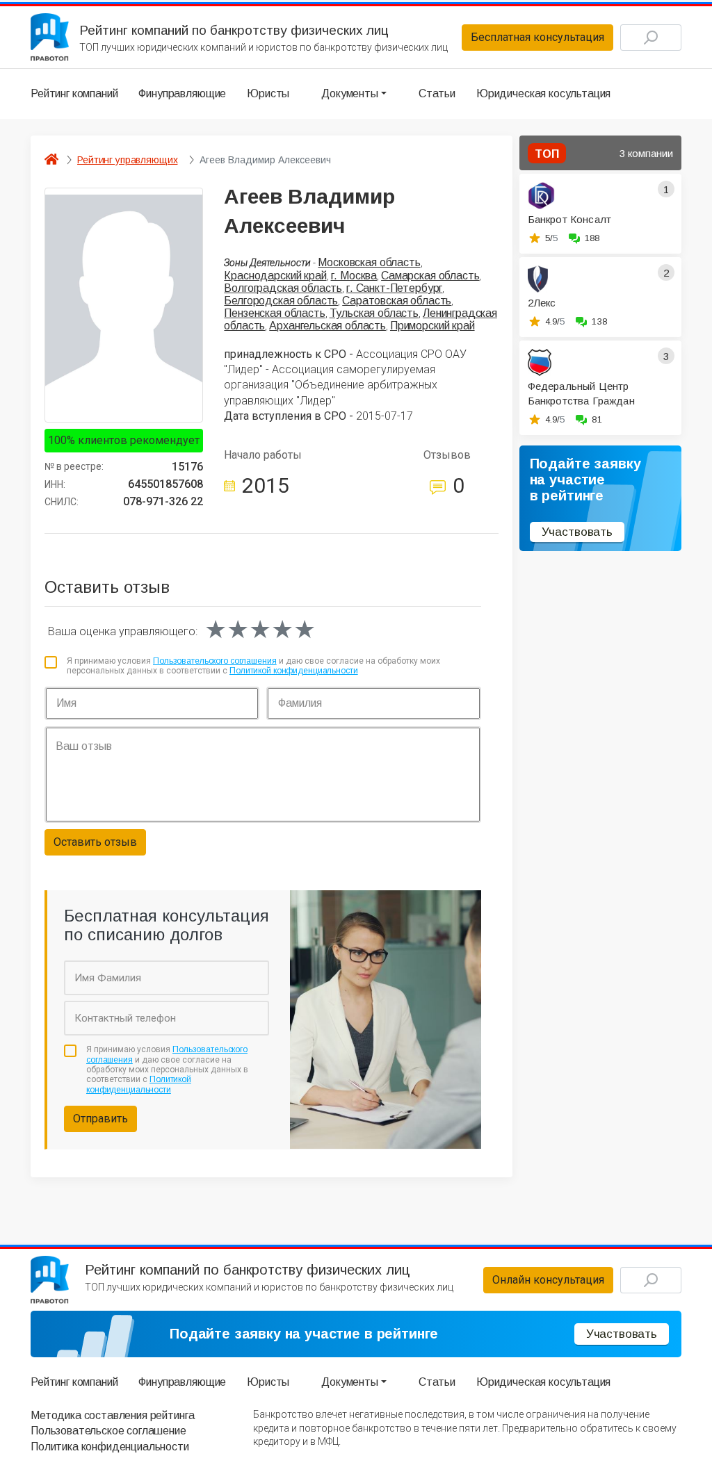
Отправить (100, 1118)
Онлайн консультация (548, 1279)
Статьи (437, 93)
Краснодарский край (275, 275)
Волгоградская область (283, 288)
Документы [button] (349, 93)
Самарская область (430, 275)
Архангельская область (327, 326)
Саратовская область (396, 300)
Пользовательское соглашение (108, 1431)
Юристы (268, 93)
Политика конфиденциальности (110, 1446)
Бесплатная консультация (537, 37)
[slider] (260, 629)
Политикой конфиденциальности (293, 671)
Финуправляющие (182, 93)
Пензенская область (274, 313)
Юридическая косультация (543, 93)
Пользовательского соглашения (215, 661)
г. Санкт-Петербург (394, 288)
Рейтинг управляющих (127, 159)
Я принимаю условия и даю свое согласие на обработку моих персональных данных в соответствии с (253, 666)
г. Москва (354, 275)
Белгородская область (281, 300)
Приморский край (432, 326)
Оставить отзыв (95, 842)
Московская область (369, 262)
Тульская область (374, 313)
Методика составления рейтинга (112, 1415)
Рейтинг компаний (74, 93)
